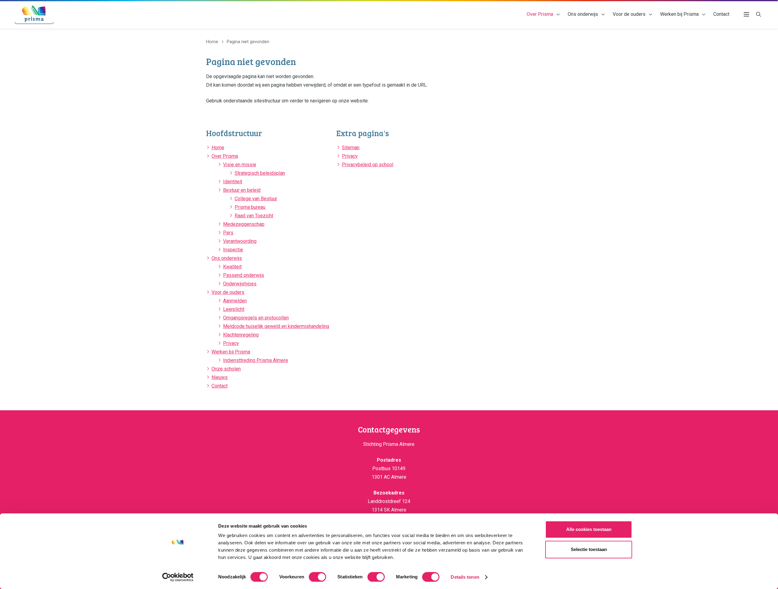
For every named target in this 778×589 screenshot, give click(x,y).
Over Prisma (540, 14)
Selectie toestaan (589, 549)
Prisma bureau (250, 207)
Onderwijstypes (239, 284)
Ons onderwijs (583, 14)
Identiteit (232, 181)
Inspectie (233, 250)
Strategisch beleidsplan (260, 173)
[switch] (317, 577)
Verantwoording (239, 241)
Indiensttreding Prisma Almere (255, 360)
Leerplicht (233, 309)
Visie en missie (239, 164)
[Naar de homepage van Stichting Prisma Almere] (34, 14)
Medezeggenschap (243, 224)
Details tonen (465, 577)
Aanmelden (235, 301)
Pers (228, 233)
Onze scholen (226, 369)
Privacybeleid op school (367, 164)
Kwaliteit (232, 267)
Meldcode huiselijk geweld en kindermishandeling (276, 326)
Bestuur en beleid (241, 190)
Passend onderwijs (243, 275)
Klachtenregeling (241, 335)
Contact (721, 14)
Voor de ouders (629, 14)
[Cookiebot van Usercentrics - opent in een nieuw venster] (178, 577)
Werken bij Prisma (679, 14)
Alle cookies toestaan (588, 529)
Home (218, 147)
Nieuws (220, 377)
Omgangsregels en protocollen (256, 318)
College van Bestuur (256, 198)
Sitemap (351, 147)
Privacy (231, 343)
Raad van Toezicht (254, 216)
